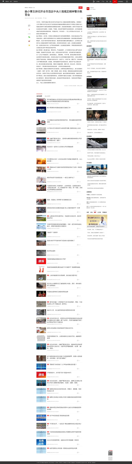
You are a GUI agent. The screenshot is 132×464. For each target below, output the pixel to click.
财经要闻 (89, 46)
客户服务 (69, 462)
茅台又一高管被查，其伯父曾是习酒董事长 (96, 68)
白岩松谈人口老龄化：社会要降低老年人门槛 (97, 218)
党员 (78, 26)
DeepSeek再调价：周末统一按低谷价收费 (96, 159)
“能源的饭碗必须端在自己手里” (56, 259)
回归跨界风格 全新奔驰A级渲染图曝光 (95, 188)
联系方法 (61, 462)
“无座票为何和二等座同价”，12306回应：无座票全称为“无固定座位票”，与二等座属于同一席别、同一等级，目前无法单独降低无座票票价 (64, 187)
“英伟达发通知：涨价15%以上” (94, 155)
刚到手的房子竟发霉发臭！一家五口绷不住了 (61, 177)
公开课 (99, 212)
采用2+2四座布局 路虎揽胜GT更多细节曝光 (96, 180)
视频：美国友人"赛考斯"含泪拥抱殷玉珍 (59, 199)
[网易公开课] (98, 1)
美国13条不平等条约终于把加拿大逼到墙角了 (61, 240)
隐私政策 (73, 462)
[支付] (107, 1)
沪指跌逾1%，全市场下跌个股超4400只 (59, 372)
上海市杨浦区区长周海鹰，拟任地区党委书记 (63, 275)
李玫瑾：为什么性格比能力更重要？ (95, 215)
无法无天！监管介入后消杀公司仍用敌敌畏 (60, 146)
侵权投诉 (93, 462)
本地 (91, 212)
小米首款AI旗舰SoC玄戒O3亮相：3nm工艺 (96, 149)
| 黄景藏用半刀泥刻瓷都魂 (94, 194)
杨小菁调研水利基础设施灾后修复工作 (58, 107)
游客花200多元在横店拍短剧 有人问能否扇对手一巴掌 (63, 208)
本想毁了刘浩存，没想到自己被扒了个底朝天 (97, 122)
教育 (88, 212)
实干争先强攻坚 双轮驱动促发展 (59, 415)
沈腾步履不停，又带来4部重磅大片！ (95, 132)
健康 (95, 212)
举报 (81, 18)
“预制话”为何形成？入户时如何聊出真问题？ (63, 364)
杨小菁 (48, 22)
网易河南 (30, 7)
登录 (115, 1)
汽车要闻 (89, 162)
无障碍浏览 (16, 1)
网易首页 (7, 1)
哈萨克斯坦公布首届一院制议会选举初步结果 (63, 448)
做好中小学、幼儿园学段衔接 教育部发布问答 (61, 310)
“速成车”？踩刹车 (52, 232)
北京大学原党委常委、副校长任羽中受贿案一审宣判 (63, 440)
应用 (11, 1)
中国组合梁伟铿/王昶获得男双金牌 (57, 291)
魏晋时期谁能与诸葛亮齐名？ (93, 224)
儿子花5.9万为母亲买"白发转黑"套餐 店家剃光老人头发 (64, 128)
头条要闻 (89, 15)
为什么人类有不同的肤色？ (93, 221)
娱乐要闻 (89, 108)
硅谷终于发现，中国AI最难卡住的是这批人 (96, 152)
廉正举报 (89, 462)
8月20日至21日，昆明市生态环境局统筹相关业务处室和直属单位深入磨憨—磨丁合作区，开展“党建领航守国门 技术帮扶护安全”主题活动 (64, 320)
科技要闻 (89, 136)
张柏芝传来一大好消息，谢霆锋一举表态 (96, 129)
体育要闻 (89, 76)
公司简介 (57, 462)
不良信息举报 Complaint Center (81, 462)
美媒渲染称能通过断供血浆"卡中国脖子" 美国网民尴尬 (63, 267)
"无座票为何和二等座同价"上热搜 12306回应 (96, 29)
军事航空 (104, 212)
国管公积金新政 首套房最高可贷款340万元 (60, 328)
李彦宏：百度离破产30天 (92, 227)
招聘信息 (65, 462)
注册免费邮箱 (120, 1)
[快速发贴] (29, 25)
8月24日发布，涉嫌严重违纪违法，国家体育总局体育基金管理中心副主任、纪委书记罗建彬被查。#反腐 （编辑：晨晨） (64, 346)
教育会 (73, 22)
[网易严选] (103, 1)
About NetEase (51, 462)
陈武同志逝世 (51, 251)
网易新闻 (92, 7)
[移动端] (94, 1)
